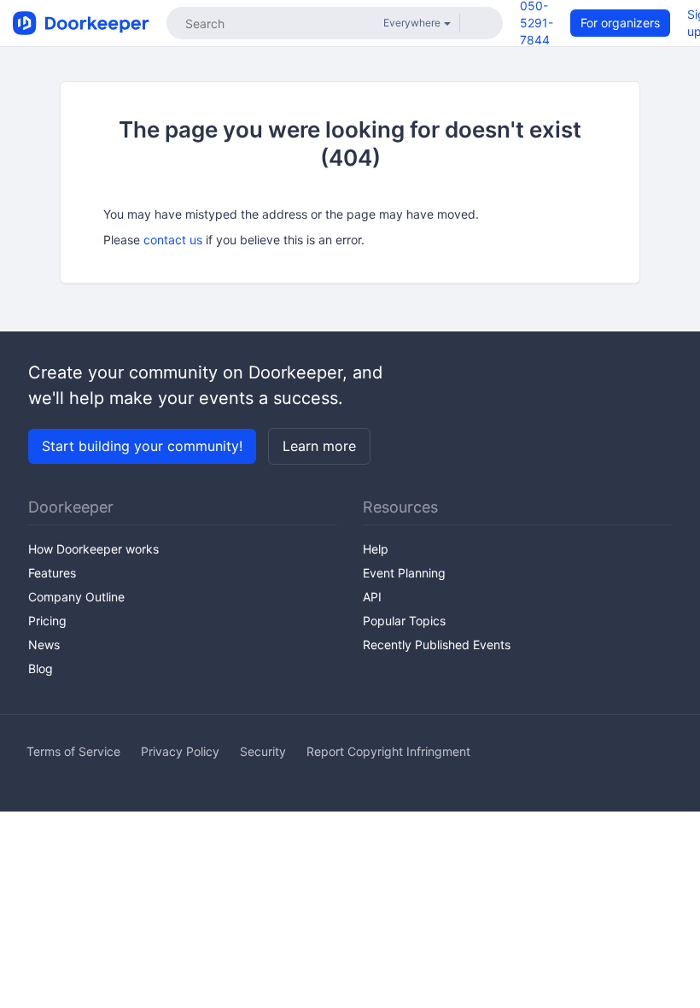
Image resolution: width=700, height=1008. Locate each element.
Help (375, 549)
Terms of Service (73, 751)
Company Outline (76, 596)
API (372, 596)
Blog (40, 668)
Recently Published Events (436, 644)
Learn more (319, 445)
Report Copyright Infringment (388, 751)
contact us (172, 239)
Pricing (47, 620)
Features (52, 573)
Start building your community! (142, 445)
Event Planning (404, 573)
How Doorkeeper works (93, 549)
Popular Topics (404, 620)
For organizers (620, 22)
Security (263, 751)
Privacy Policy (180, 751)
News (44, 644)
